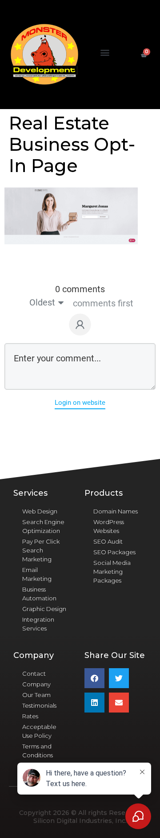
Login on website (80, 403)
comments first (103, 303)
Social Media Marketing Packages (112, 571)
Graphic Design (44, 608)
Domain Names (115, 511)
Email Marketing (37, 574)
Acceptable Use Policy (39, 731)
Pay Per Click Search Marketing (41, 550)
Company (36, 684)
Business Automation (39, 594)
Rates (30, 716)
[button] (105, 52)
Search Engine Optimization (43, 526)
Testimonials (39, 705)
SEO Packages (114, 552)
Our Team (36, 694)
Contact (34, 673)
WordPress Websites (108, 526)
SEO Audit (108, 541)
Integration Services (38, 624)
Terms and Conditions (37, 751)
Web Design (39, 511)
